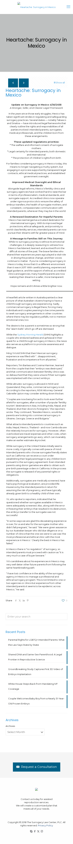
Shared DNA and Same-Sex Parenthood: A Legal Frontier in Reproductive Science (35, 657)
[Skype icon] (31, 831)
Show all (60, 82)
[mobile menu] (68, 7)
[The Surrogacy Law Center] (36, 7)
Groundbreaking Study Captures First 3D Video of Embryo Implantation (35, 672)
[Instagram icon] (42, 831)
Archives (10, 726)
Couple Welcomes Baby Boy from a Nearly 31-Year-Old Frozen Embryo (36, 701)
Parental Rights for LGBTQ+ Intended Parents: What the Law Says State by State (36, 642)
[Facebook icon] (34, 831)
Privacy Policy (45, 825)
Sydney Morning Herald (30, 334)
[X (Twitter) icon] (38, 831)
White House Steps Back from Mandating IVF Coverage (33, 686)
